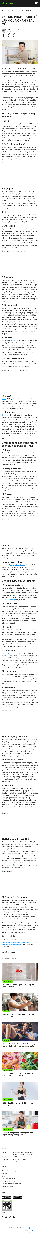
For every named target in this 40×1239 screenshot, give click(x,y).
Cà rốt (4, 399)
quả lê (26, 352)
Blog (3, 1176)
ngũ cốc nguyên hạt (9, 600)
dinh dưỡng (11, 952)
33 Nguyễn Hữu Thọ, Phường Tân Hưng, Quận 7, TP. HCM (23, 1153)
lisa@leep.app (18, 1162)
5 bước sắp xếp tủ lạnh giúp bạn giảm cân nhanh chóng (18, 986)
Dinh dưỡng (30, 11)
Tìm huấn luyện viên (9, 1181)
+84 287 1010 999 (19, 1159)
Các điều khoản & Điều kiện (11, 1184)
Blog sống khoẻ (17, 11)
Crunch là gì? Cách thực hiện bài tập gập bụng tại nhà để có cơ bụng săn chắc (20, 1045)
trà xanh (13, 340)
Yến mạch (5, 653)
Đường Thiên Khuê (14, 30)
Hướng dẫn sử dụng (9, 1171)
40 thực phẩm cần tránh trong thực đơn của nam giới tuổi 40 (18, 1074)
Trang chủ (5, 11)
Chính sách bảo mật (9, 1186)
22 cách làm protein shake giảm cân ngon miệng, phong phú (18, 1134)
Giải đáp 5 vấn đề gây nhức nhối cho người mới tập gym (18, 1015)
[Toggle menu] (36, 3)
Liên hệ (4, 1173)
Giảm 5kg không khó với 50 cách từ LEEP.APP (18, 1104)
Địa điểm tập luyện (8, 1178)
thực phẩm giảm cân (17, 565)
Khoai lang (5, 415)
